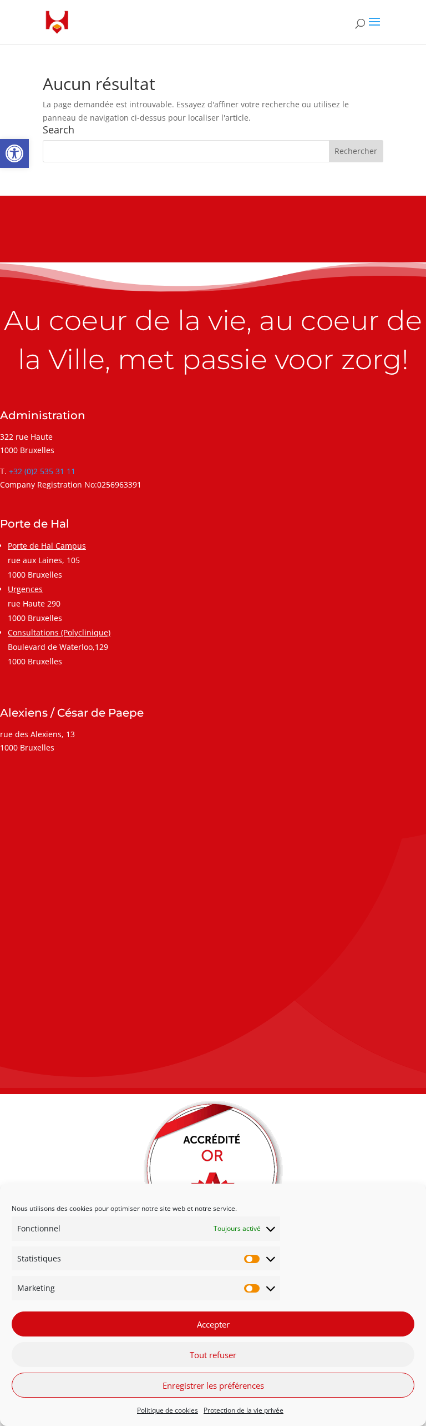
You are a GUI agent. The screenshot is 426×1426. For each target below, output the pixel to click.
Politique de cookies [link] (167, 1410)
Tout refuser (213, 1354)
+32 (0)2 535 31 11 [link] (42, 471)
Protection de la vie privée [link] (243, 1410)
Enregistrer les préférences (213, 1385)
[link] (14, 153)
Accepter (213, 1324)
